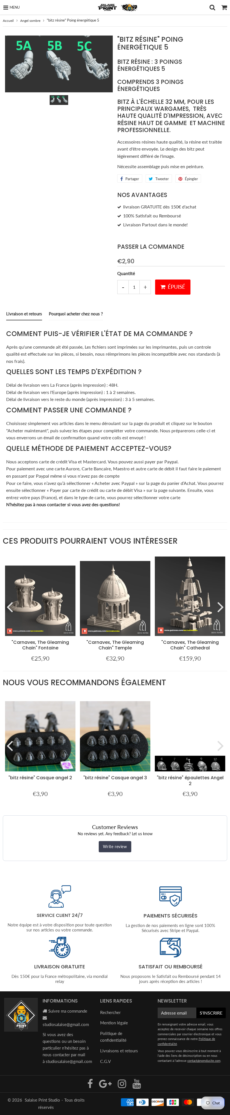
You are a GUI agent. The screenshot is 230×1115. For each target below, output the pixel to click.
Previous (9, 606)
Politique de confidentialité (113, 1037)
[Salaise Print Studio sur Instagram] (122, 1085)
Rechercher (110, 1012)
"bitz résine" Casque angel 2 (40, 777)
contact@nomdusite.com (203, 1060)
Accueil (8, 20)
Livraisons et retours (119, 1050)
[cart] (224, 7)
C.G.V (105, 1061)
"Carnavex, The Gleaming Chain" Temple (115, 645)
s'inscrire (211, 1012)
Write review (115, 846)
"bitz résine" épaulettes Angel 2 (190, 780)
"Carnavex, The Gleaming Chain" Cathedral (190, 645)
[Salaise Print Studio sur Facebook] (90, 1085)
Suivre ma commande (67, 1010)
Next (220, 606)
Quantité (126, 273)
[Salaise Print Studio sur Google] (106, 1085)
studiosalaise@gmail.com (66, 1024)
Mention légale (114, 1022)
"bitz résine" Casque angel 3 (115, 777)
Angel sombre (30, 20)
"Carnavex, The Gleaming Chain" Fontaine (40, 645)
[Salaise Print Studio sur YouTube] (136, 1085)
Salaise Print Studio (42, 1099)
